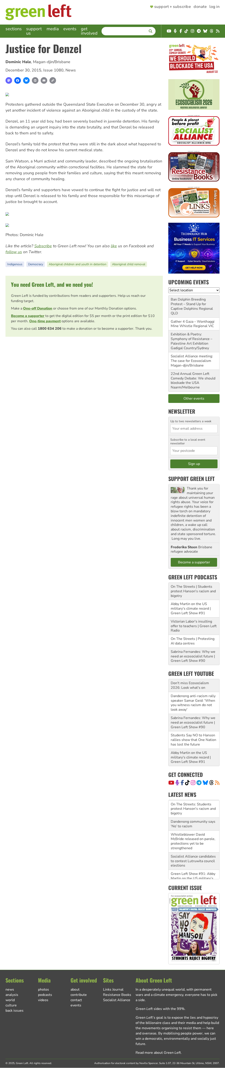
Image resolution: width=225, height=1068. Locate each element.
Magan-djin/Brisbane (51, 61)
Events (69, 29)
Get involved (89, 31)
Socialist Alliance (116, 1000)
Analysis (11, 994)
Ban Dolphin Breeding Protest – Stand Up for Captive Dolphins (188, 304)
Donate (200, 6)
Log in (214, 6)
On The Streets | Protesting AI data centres (192, 641)
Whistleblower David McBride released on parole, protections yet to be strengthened (193, 841)
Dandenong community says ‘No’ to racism (193, 824)
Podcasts (45, 994)
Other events (193, 398)
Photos (43, 989)
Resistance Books (117, 994)
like (114, 246)
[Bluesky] (26, 80)
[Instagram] (193, 782)
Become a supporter (27, 315)
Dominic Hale (18, 61)
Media (53, 29)
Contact (76, 1000)
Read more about (158, 1052)
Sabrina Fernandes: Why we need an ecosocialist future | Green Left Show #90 (193, 656)
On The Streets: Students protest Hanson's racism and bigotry (193, 809)
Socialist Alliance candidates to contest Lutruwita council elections (193, 861)
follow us (13, 252)
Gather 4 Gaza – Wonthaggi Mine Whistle (192, 324)
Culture (11, 1005)
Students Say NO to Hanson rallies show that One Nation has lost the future (193, 740)
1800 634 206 (50, 328)
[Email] (44, 80)
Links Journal (113, 989)
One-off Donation (37, 308)
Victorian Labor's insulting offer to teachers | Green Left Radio (194, 626)
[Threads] (211, 782)
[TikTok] (187, 782)
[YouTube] (171, 782)
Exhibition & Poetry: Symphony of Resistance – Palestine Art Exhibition (191, 339)
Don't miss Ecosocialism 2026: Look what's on (190, 685)
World (10, 1000)
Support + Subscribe (172, 6)
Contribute (79, 994)
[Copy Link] (52, 80)
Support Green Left (191, 478)
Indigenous (14, 264)
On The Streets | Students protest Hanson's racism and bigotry (193, 591)
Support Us (34, 31)
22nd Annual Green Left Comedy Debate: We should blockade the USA (193, 378)
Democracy (35, 264)
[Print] (35, 80)
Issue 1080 (53, 70)
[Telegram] (198, 782)
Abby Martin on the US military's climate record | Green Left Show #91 (191, 609)
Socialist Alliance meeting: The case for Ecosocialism (192, 358)
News (70, 70)
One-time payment (45, 321)
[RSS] (217, 782)
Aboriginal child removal (128, 264)
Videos (43, 1000)
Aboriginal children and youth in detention (77, 264)
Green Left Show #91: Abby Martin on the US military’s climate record (193, 878)
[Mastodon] (8, 80)
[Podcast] (177, 782)
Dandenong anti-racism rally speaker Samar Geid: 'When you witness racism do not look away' (193, 703)
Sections (13, 29)
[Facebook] (17, 80)
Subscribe (43, 246)
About (75, 989)
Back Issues (14, 1010)
